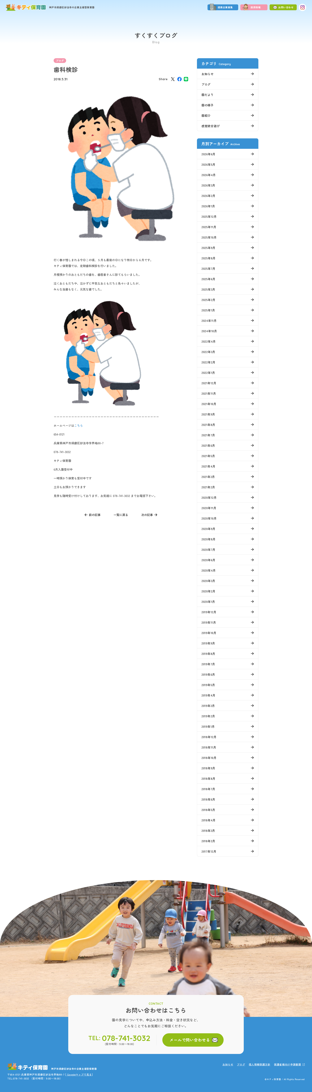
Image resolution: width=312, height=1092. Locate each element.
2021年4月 (208, 466)
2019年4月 (208, 695)
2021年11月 (209, 393)
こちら (78, 425)
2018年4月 (209, 820)
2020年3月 (208, 581)
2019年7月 (208, 664)
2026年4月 (209, 175)
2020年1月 (208, 601)
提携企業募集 (225, 7)
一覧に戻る (121, 515)
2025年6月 (208, 279)
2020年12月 (209, 497)
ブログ (60, 60)
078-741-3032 (126, 1038)
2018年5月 (208, 810)
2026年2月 (208, 196)
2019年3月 (208, 705)
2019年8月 (208, 653)
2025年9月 (208, 248)
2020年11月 (209, 508)
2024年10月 (209, 331)
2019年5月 (208, 685)
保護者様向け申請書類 (287, 1064)
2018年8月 (208, 778)
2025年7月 (208, 268)
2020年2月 (208, 591)
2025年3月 (208, 289)
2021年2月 (208, 487)
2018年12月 (209, 737)
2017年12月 (209, 851)
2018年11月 (209, 747)
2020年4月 (209, 570)
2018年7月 (208, 789)
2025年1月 (208, 310)
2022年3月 (208, 352)
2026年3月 (208, 185)
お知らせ (208, 74)
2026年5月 (208, 164)
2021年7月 (208, 435)
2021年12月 (209, 383)
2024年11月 (209, 320)
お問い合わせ (286, 7)
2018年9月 (208, 768)
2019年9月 (208, 643)
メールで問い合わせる (190, 1040)
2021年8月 (208, 424)
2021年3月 (208, 477)
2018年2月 (208, 841)
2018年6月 (208, 799)
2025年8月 (209, 258)
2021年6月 (208, 445)
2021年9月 (208, 414)
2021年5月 (208, 456)
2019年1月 (208, 726)
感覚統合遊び (211, 126)
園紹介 (206, 115)
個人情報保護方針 (259, 1064)
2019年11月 (209, 622)
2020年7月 (208, 549)
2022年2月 (208, 362)
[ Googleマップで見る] (79, 1074)
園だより (208, 95)
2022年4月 (209, 341)
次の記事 (147, 514)
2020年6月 (208, 560)
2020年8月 (209, 539)
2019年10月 (209, 633)
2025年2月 (208, 300)
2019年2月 (208, 716)
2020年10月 (209, 518)
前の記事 (95, 514)
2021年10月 (209, 404)
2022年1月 (208, 372)
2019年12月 (209, 612)
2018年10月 (209, 758)
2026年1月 (208, 206)
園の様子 (208, 105)
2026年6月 (208, 154)
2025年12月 (209, 216)
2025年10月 (209, 237)
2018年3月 (208, 830)
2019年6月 (208, 674)
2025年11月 (209, 227)
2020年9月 (208, 529)
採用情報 (256, 7)
